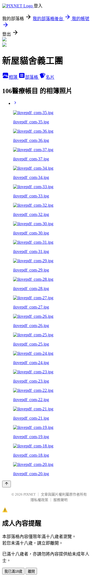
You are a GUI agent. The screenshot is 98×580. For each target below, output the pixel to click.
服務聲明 (60, 500)
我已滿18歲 (13, 571)
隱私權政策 (39, 500)
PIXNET (29, 494)
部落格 (32, 77)
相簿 (14, 77)
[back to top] (6, 484)
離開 (31, 571)
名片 (50, 77)
